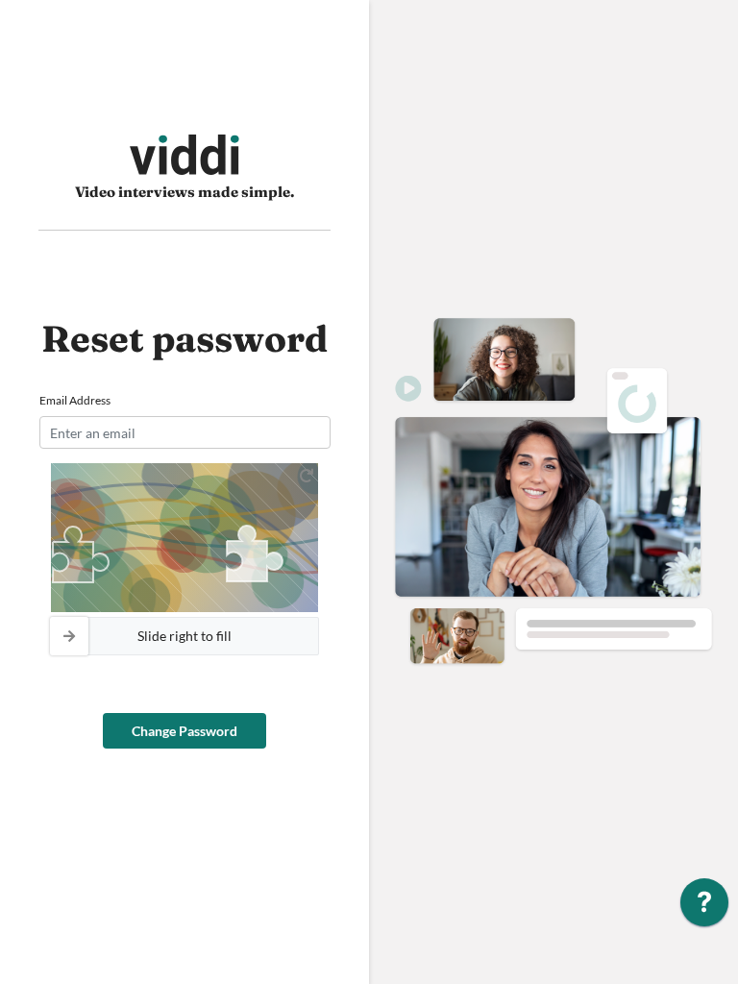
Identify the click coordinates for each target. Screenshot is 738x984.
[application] (704, 907)
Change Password (184, 731)
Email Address (75, 400)
